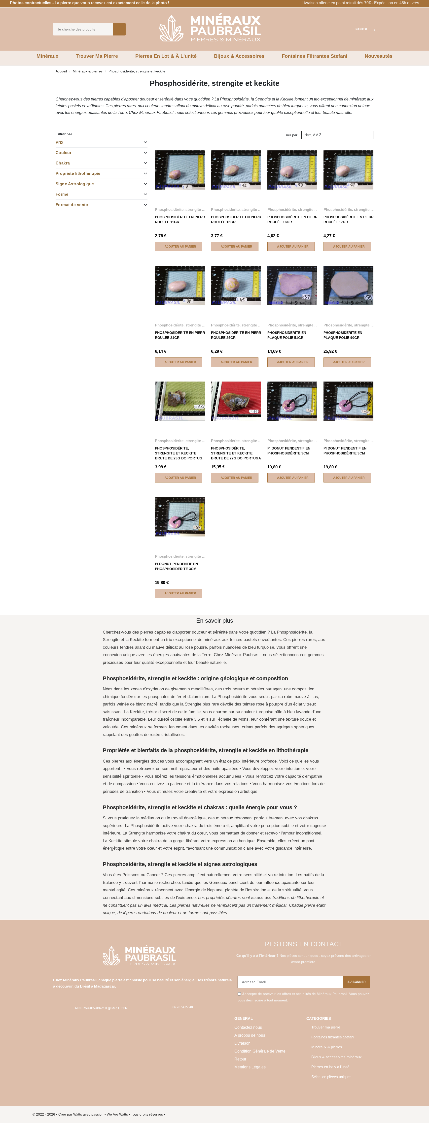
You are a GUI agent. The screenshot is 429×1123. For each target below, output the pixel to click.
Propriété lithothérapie (78, 173)
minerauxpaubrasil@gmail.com (101, 1008)
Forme (62, 194)
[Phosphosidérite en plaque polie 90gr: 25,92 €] (349, 305)
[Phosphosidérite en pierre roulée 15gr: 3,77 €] (237, 189)
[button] (371, 29)
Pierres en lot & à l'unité (330, 1067)
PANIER (361, 29)
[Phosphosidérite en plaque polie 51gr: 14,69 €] (293, 305)
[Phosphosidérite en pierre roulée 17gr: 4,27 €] (349, 189)
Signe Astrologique (75, 184)
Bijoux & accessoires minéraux (336, 1057)
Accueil (61, 71)
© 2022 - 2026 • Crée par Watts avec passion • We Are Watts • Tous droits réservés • (99, 1114)
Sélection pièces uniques (331, 1077)
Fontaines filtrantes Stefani (332, 1037)
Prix (60, 142)
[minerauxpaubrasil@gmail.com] (67, 1008)
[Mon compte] (345, 29)
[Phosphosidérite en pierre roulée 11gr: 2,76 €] (181, 189)
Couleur (64, 153)
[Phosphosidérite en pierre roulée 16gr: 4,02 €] (293, 189)
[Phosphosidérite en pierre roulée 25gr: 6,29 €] (237, 305)
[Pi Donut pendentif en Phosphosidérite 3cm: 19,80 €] (293, 420)
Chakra (63, 163)
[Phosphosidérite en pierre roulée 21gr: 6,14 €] (181, 305)
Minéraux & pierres (88, 71)
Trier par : (291, 135)
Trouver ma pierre (325, 1027)
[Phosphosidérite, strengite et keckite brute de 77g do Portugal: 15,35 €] (237, 420)
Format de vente (72, 205)
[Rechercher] (119, 29)
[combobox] (79, 29)
